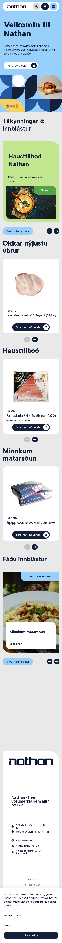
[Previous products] (27, 339)
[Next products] (35, 339)
